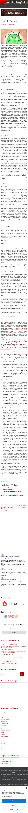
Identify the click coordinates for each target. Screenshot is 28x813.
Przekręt (3, 727)
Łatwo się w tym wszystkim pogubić (9, 662)
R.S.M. (2, 731)
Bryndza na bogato (5, 658)
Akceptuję (14, 801)
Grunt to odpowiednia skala (21, 505)
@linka (2, 758)
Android (5, 495)
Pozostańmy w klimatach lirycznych (9, 648)
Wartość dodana (4, 737)
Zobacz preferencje (14, 809)
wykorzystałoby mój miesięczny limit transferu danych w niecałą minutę (15, 459)
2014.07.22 (5, 24)
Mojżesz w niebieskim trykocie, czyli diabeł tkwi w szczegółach (7, 507)
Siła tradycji (4, 655)
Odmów (14, 805)
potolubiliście (13, 193)
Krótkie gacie (4, 720)
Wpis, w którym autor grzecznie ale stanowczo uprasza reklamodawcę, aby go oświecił (13, 650)
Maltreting (3, 724)
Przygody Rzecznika (5, 729)
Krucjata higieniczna (5, 722)
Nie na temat (4, 725)
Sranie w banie (4, 735)
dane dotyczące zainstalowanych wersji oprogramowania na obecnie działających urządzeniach (14, 329)
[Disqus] (14, 531)
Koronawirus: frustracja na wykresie (9, 643)
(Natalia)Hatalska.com (6, 746)
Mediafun (3, 748)
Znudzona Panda (4, 762)
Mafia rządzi (6, 487)
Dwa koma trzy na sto (6, 660)
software (17, 495)
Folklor (2, 714)
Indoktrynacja (4, 716)
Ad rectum (3, 711)
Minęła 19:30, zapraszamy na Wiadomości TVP (11, 656)
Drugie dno (3, 713)
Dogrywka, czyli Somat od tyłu (8, 653)
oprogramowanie (11, 495)
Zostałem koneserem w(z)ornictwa (12, 491)
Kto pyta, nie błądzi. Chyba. (10, 489)
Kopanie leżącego (5, 718)
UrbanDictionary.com (6, 760)
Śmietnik (12, 24)
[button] (25, 788)
